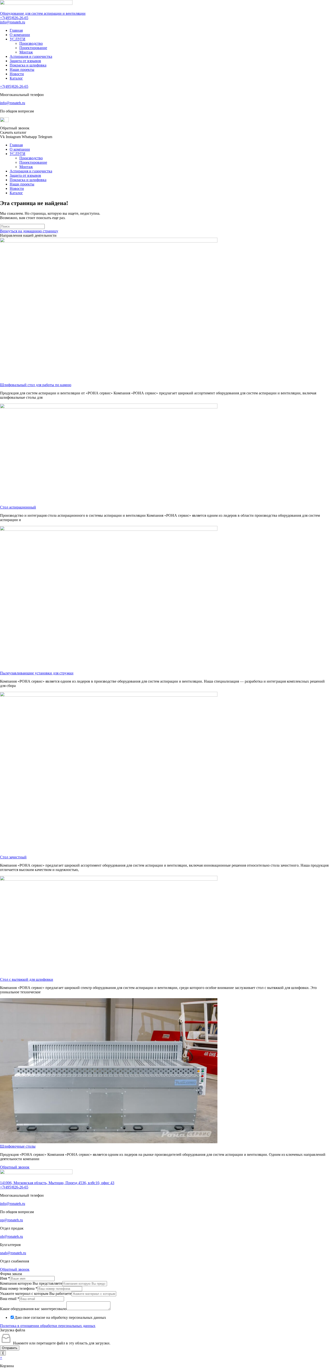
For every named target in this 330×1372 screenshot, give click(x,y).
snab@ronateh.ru (13, 1253)
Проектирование (33, 48)
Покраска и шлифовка (28, 65)
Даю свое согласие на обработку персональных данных (60, 1317)
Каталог (16, 78)
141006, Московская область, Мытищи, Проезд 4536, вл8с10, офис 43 (57, 1183)
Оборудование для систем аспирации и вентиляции (43, 13)
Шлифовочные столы (18, 1146)
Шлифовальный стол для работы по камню (35, 385)
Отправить (9, 1348)
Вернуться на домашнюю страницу (29, 231)
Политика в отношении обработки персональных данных (47, 1326)
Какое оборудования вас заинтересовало (33, 1309)
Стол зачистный (13, 857)
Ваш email (9, 1299)
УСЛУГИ (17, 39)
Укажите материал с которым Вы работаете (36, 1293)
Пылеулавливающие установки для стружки (36, 673)
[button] (14, 128)
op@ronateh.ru (11, 1220)
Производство (31, 43)
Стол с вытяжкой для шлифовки (26, 979)
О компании (20, 35)
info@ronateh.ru (12, 22)
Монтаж (26, 52)
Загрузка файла (12, 1330)
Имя (5, 1278)
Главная (16, 30)
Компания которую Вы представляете (31, 1283)
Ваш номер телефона (18, 1288)
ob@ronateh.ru (11, 1236)
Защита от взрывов (25, 61)
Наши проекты (22, 69)
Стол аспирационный (18, 507)
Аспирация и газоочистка (31, 56)
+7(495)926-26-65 (14, 18)
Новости (17, 74)
